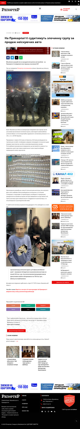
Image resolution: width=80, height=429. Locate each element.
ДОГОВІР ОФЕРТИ (32, 424)
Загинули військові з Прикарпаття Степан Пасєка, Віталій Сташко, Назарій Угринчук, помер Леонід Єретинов (67, 118)
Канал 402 (25, 411)
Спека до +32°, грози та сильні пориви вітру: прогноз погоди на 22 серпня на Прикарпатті (67, 162)
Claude (13, 305)
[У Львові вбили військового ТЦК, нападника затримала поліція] (56, 54)
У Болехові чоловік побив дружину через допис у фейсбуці (67, 215)
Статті (24, 400)
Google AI (43, 305)
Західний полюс (66, 9)
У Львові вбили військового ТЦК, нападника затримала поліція (67, 54)
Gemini (13, 309)
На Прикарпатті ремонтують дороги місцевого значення (66, 272)
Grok (28, 309)
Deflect (75, 409)
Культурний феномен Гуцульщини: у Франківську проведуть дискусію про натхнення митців (67, 193)
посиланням (27, 68)
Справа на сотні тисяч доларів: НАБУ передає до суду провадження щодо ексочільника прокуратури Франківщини (67, 228)
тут (17, 341)
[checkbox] (76, 421)
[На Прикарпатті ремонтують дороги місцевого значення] (56, 272)
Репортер (20, 68)
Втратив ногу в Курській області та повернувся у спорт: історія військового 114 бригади (66, 260)
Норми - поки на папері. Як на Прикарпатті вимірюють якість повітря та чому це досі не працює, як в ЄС (67, 150)
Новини (25, 403)
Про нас (25, 407)
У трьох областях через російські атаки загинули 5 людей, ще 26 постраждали (67, 66)
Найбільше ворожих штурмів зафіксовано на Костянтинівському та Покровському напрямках (67, 103)
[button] (40, 8)
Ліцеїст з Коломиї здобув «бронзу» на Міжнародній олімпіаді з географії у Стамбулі (67, 181)
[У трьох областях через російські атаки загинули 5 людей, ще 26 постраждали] (56, 65)
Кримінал (25, 32)
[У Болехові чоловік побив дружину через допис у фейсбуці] (56, 216)
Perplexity (42, 309)
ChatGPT (28, 305)
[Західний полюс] (61, 10)
